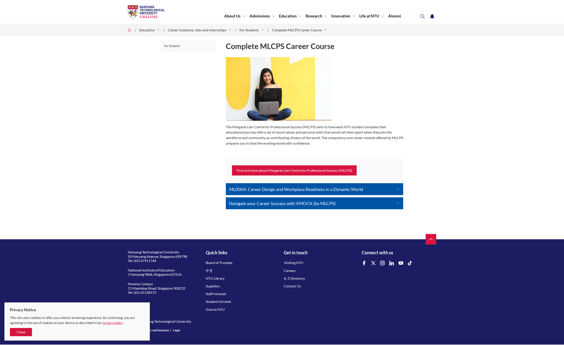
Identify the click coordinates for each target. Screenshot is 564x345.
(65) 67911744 (145, 260)
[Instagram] (382, 263)
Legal (176, 330)
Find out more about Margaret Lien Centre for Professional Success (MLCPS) (294, 170)
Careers (290, 270)
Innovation (340, 16)
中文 (209, 270)
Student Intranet (218, 301)
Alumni (394, 16)
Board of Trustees (219, 262)
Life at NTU (369, 16)
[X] (373, 263)
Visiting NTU (293, 262)
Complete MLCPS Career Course (297, 30)
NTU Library (215, 278)
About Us (232, 16)
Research (314, 16)
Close (21, 332)
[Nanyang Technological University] (176, 12)
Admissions (260, 16)
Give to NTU (215, 309)
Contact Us (292, 286)
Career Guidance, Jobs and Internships (197, 30)
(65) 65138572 (145, 292)
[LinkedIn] (391, 263)
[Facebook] (364, 263)
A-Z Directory (294, 278)
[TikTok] (410, 263)
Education (288, 16)
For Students (249, 30)
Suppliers (213, 286)
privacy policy (112, 323)
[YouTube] (401, 263)
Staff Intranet (216, 294)
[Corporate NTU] (129, 30)
